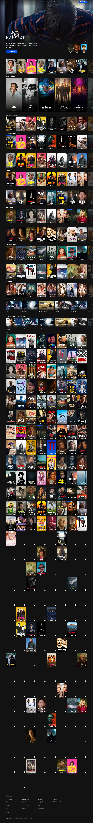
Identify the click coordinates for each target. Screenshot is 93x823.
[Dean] (62, 447)
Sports (7, 808)
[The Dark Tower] (21, 447)
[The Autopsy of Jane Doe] (11, 371)
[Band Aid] (51, 371)
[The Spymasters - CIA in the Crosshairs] (72, 705)
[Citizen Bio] (72, 417)
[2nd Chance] (31, 341)
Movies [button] (26, 1)
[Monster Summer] (41, 584)
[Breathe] (41, 402)
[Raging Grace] (82, 645)
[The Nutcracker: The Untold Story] (82, 599)
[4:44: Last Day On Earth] (41, 341)
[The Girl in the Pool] (62, 493)
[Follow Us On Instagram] (63, 801)
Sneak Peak (8, 812)
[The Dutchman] (51, 720)
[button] (11, 66)
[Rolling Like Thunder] (51, 675)
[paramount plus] (9, 2)
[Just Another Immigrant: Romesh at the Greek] (31, 538)
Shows (7, 802)
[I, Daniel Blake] (62, 523)
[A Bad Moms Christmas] (41, 371)
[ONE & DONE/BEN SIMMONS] (11, 614)
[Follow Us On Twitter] (57, 801)
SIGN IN (75, 1)
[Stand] (82, 675)
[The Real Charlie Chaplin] (41, 660)
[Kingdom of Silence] (72, 538)
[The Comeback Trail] (11, 432)
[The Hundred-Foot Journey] (41, 523)
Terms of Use (24, 801)
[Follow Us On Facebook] (54, 801)
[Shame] (41, 690)
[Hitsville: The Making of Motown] (11, 523)
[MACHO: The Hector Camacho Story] (72, 569)
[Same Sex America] (11, 690)
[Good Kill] (72, 493)
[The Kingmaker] (82, 538)
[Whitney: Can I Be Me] (51, 751)
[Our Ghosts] (41, 614)
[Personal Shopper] (51, 629)
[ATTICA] (82, 356)
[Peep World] (11, 629)
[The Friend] (31, 493)
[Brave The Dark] (31, 402)
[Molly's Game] (31, 584)
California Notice (25, 808)
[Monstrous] (51, 584)
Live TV (41, 1)
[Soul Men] (31, 705)
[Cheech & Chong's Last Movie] (31, 417)
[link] (83, 2)
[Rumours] (62, 675)
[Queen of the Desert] (51, 645)
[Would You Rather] (31, 766)
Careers (39, 805)
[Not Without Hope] (51, 599)
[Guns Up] (41, 508)
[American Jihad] (62, 356)
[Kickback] (51, 538)
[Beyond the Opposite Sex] (21, 386)
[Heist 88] (82, 508)
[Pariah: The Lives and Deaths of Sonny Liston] (82, 614)
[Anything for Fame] (72, 356)
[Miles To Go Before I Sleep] (21, 584)
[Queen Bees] (41, 645)
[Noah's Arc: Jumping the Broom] (31, 599)
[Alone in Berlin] (31, 356)
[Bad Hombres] (31, 371)
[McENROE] (82, 569)
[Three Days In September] (72, 720)
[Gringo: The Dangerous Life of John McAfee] (21, 508)
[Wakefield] (82, 736)
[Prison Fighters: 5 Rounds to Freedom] (82, 629)
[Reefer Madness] (72, 660)
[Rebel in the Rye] (62, 660)
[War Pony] (21, 751)
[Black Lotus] (62, 386)
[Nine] (21, 599)
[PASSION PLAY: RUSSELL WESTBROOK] (62, 614)
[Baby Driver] (21, 371)
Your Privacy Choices (25, 805)
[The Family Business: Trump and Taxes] (31, 478)
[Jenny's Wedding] (11, 538)
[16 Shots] (21, 341)
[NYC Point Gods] (11, 599)
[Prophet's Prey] (11, 645)
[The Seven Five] (31, 690)
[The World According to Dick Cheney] (11, 766)
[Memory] (11, 584)
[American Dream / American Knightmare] (51, 356)
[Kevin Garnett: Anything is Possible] (41, 538)
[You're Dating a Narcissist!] (72, 766)
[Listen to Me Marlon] (21, 569)
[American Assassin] (41, 356)
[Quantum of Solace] (31, 645)
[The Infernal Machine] (72, 523)
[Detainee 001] (72, 447)
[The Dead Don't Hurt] (41, 447)
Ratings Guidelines (41, 804)
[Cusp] (62, 432)
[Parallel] (72, 614)
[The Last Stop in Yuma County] (62, 553)
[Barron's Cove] (62, 371)
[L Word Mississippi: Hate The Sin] (31, 553)
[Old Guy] (21, 614)
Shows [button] (21, 1)
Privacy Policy (24, 804)
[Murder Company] (62, 584)
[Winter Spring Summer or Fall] (72, 751)
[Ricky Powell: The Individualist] (21, 675)
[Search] (54, 1)
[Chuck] (51, 417)
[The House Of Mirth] (21, 523)
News (51, 1)
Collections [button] (34, 1)
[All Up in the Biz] (21, 356)
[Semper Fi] (21, 690)
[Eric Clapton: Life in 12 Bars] (82, 462)
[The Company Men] (41, 720)
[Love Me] (51, 569)
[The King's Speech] (62, 538)
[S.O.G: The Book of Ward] (72, 675)
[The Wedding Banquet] (41, 751)
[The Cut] (72, 432)
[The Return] (82, 660)
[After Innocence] (11, 356)
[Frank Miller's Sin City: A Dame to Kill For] (11, 493)
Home (16, 1)
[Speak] (41, 705)
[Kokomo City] (21, 553)
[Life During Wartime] (82, 553)
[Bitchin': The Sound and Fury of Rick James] (41, 386)
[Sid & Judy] (11, 705)
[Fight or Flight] (62, 478)
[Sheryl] (72, 690)
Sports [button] (46, 1)
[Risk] (41, 675)
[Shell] (62, 690)
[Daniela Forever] (11, 447)
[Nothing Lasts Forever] (72, 599)
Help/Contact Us (40, 801)
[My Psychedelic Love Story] (82, 584)
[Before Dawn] (72, 371)
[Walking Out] (11, 751)
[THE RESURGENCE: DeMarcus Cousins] (72, 645)
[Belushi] (82, 371)
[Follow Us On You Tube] (60, 801)
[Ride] (31, 675)
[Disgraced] (41, 462)
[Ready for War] (21, 660)
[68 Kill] (51, 341)
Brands (7, 809)
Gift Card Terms (24, 802)
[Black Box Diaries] (51, 386)
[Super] (11, 720)
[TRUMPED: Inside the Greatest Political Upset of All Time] (21, 736)
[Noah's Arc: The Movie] (41, 599)
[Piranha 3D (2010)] (72, 629)
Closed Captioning (41, 802)
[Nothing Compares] (62, 599)
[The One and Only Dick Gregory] (31, 614)
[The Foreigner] (72, 478)
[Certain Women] (21, 417)
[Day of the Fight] (31, 447)
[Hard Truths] (62, 508)
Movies (7, 804)
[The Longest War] (31, 569)
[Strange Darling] (82, 705)
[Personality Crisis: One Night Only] (62, 629)
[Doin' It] (51, 462)
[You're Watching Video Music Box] (82, 766)
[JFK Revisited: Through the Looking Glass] (82, 523)
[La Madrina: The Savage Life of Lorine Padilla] (51, 553)
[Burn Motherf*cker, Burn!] (72, 402)
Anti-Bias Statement (41, 808)
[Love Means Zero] (62, 569)
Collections (8, 805)
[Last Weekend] (72, 553)
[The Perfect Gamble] (41, 629)
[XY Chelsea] (51, 766)
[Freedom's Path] (21, 493)
